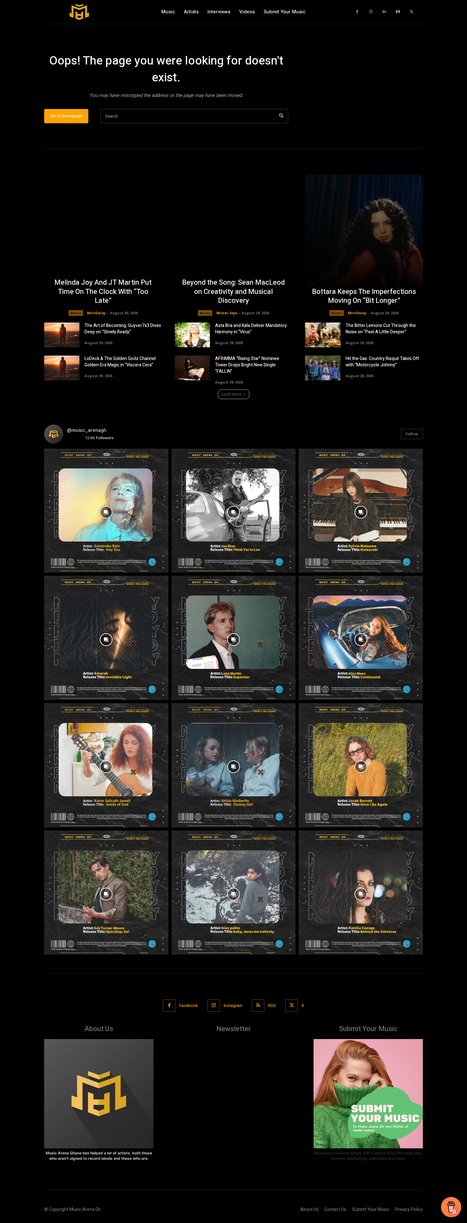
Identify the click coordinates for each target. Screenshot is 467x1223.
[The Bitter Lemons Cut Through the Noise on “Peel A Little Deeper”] (322, 335)
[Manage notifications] (454, 1211)
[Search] (281, 116)
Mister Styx (226, 312)
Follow (412, 434)
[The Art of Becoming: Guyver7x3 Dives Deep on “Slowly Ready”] (61, 335)
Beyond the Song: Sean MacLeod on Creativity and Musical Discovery (233, 291)
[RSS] (258, 1005)
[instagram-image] (106, 511)
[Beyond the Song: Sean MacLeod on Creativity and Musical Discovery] (234, 245)
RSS (272, 1005)
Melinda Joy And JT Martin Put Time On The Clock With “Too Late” (103, 291)
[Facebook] (357, 12)
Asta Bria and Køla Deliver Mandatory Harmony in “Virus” (251, 328)
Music (75, 312)
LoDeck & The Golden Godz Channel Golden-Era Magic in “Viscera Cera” (120, 361)
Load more (231, 394)
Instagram (233, 1005)
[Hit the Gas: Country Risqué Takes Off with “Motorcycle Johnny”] (322, 368)
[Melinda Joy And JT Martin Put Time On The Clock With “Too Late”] (103, 245)
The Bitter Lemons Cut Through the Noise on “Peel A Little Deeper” (381, 328)
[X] (411, 12)
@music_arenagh (86, 430)
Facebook (188, 1005)
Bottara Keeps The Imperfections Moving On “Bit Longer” (364, 296)
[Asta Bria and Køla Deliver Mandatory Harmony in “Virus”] (192, 335)
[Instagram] (371, 12)
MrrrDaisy (96, 312)
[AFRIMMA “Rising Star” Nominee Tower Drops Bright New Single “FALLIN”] (192, 368)
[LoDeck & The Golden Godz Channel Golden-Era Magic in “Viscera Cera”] (61, 368)
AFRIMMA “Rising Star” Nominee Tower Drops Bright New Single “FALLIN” (247, 365)
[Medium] (398, 12)
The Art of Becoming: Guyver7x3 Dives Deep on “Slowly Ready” (123, 328)
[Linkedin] (384, 12)
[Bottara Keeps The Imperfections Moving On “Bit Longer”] (364, 245)
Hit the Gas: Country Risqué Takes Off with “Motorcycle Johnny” (382, 361)
